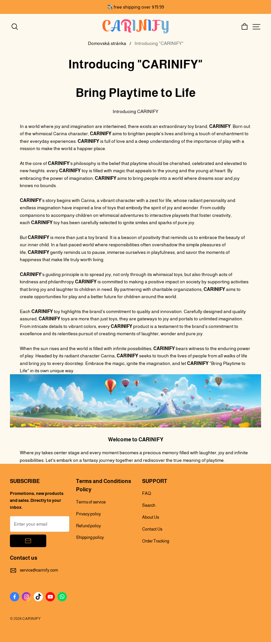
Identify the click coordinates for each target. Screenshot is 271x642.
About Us (150, 517)
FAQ (146, 493)
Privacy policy (88, 513)
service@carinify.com (39, 570)
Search (148, 505)
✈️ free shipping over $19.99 (135, 7)
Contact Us (152, 529)
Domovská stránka (107, 43)
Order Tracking (155, 541)
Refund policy (88, 525)
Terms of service (91, 502)
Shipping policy (90, 537)
